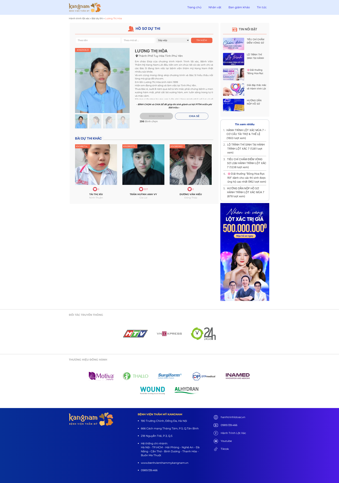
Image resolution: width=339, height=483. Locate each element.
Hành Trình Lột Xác (233, 433)
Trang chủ (194, 7)
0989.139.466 (229, 425)
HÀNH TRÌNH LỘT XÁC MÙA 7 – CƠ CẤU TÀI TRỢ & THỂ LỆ (246, 134)
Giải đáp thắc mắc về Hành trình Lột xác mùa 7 (256, 88)
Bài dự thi (97, 18)
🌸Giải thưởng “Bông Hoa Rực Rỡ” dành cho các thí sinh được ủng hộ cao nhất (246, 177)
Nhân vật (215, 7)
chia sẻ (194, 116)
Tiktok (225, 449)
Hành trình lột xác (79, 18)
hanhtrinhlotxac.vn (233, 417)
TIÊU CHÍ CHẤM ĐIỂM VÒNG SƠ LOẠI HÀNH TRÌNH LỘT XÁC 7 (246, 163)
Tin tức (262, 7)
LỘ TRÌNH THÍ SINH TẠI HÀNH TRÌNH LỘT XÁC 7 (256, 58)
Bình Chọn (156, 116)
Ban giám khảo (239, 7)
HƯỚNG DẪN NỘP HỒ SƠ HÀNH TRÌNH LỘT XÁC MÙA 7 (245, 192)
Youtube (226, 441)
